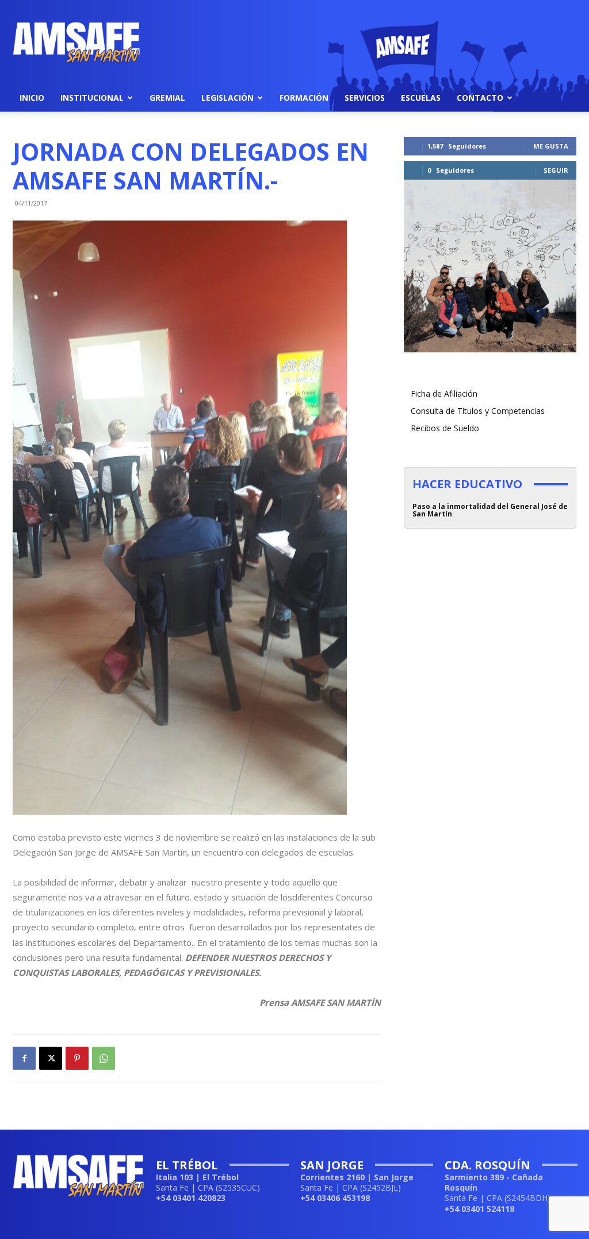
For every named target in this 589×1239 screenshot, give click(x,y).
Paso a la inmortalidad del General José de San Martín (490, 510)
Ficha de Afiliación (444, 393)
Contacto (480, 97)
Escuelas (421, 97)
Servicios (365, 97)
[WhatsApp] (103, 1058)
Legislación (227, 97)
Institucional (92, 97)
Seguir (556, 170)
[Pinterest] (77, 1058)
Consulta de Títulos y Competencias (478, 410)
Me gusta (550, 146)
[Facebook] (24, 1058)
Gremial (167, 97)
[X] (50, 1058)
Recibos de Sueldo (445, 428)
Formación (304, 97)
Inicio (32, 97)
